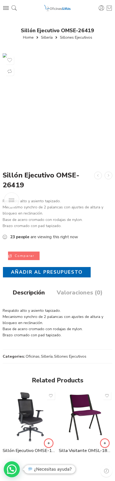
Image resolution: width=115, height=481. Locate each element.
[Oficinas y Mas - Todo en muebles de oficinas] (57, 8)
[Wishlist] (9, 60)
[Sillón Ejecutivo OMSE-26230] (98, 175)
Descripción (29, 293)
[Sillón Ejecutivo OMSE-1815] (29, 417)
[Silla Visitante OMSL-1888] (85, 417)
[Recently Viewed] (106, 471)
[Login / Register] (101, 8)
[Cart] (109, 8)
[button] (12, 469)
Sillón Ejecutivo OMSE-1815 (29, 450)
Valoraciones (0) (79, 293)
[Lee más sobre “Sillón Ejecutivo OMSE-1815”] (48, 443)
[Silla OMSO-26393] (108, 175)
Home (28, 37)
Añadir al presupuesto (47, 272)
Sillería (47, 37)
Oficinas (33, 356)
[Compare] (9, 71)
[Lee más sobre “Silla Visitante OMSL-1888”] (105, 443)
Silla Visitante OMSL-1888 (85, 450)
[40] (57, 108)
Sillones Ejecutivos (76, 37)
